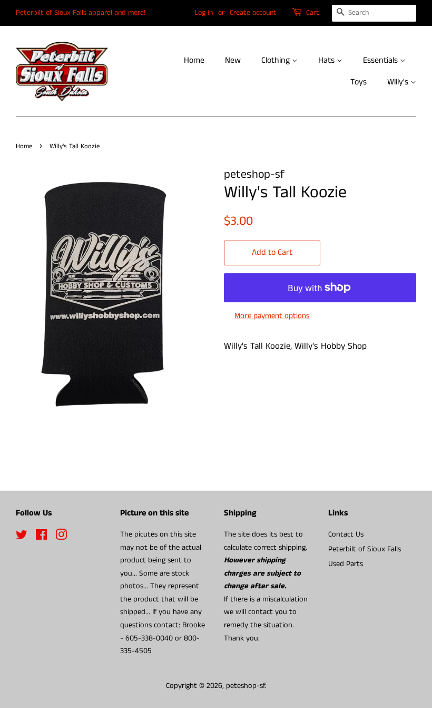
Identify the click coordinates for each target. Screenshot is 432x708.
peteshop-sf (245, 686)
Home (194, 60)
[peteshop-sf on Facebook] (41, 537)
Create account (253, 12)
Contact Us (346, 534)
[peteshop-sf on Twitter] (21, 537)
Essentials (381, 60)
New (233, 60)
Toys (358, 82)
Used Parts (345, 564)
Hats (327, 60)
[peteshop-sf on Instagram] (61, 537)
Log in (203, 12)
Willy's (398, 82)
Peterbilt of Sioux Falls (364, 549)
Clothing (276, 60)
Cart (312, 12)
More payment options (272, 315)
